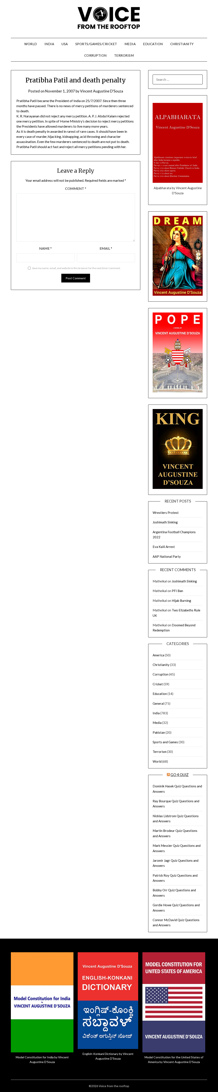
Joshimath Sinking (165, 522)
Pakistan (159, 732)
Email (106, 248)
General (158, 703)
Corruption (95, 55)
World (30, 44)
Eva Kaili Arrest (164, 547)
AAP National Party (167, 556)
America (158, 655)
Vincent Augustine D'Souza (101, 91)
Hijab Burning (181, 600)
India (49, 44)
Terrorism (124, 55)
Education (153, 44)
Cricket (158, 684)
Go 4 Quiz (180, 774)
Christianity (182, 44)
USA (65, 44)
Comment (75, 188)
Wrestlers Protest (166, 512)
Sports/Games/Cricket (96, 44)
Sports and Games (165, 742)
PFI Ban (177, 591)
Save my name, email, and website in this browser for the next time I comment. (76, 268)
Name (45, 248)
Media (130, 44)
